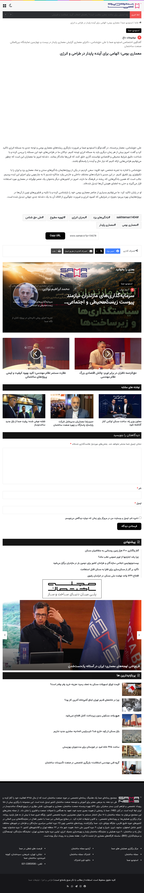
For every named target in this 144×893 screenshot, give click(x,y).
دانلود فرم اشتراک (82, 860)
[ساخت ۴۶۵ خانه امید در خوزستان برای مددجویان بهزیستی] (131, 752)
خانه (137, 23)
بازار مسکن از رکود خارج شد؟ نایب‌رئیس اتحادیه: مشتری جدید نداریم (86, 731)
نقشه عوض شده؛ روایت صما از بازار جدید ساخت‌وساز (25, 423)
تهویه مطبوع (57, 217)
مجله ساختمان (131, 854)
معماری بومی (129, 225)
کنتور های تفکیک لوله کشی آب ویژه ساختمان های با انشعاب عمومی (97, 666)
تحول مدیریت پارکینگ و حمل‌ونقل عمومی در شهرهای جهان (101, 15)
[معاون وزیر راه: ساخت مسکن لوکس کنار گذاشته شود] (120, 406)
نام (139, 488)
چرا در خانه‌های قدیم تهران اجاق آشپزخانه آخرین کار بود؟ (91, 700)
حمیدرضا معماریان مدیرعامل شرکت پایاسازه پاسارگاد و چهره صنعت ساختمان (73, 423)
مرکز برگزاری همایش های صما (124, 848)
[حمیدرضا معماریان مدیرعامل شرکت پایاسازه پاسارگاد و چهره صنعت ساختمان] (72, 406)
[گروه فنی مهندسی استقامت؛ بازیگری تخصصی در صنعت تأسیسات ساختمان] (131, 767)
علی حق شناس (33, 217)
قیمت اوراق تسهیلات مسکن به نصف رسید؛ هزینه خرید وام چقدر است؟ (84, 684)
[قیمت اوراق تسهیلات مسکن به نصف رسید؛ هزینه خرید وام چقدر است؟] (131, 689)
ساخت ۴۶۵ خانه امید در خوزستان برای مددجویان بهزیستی (91, 747)
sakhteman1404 (127, 217)
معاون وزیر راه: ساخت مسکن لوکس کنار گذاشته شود (121, 423)
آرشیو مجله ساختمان (80, 848)
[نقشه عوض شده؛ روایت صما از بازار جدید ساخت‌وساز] (24, 406)
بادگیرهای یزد (100, 217)
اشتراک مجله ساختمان (80, 854)
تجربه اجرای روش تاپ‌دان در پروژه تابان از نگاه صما (99, 299)
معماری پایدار (106, 225)
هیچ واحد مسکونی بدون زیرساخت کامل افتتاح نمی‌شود (92, 716)
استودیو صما (127, 23)
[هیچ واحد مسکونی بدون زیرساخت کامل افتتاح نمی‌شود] (131, 720)
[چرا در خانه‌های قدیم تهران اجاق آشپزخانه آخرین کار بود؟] (131, 705)
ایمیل (138, 503)
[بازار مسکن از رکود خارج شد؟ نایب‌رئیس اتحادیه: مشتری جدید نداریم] (131, 736)
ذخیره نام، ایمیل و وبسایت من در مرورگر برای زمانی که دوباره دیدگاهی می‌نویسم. (101, 518)
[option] (72, 297)
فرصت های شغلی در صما (30, 848)
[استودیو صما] (124, 6)
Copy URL (55, 236)
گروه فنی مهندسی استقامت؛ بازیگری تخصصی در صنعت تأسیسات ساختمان (82, 763)
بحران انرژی (78, 217)
